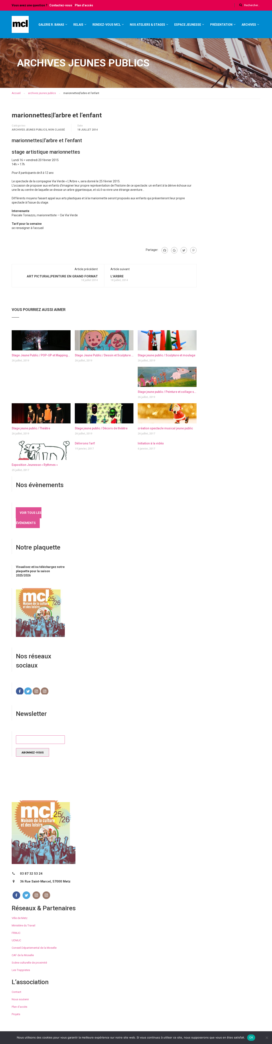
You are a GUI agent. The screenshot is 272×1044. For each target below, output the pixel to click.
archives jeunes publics (29, 129)
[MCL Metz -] (20, 26)
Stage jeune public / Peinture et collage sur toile (167, 391)
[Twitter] (184, 250)
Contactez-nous (60, 5)
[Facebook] (165, 250)
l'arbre (117, 276)
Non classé (56, 129)
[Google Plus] (174, 250)
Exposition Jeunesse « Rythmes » (35, 464)
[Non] (267, 1038)
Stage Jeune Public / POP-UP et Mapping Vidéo (41, 355)
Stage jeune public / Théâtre (31, 428)
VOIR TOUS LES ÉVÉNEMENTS (28, 518)
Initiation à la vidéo (151, 443)
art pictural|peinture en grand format (62, 276)
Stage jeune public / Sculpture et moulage (166, 355)
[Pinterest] (193, 250)
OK (251, 1037)
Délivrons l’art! (85, 443)
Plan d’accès (84, 5)
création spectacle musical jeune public (165, 428)
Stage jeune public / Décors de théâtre (101, 428)
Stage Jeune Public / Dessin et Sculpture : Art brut (104, 355)
